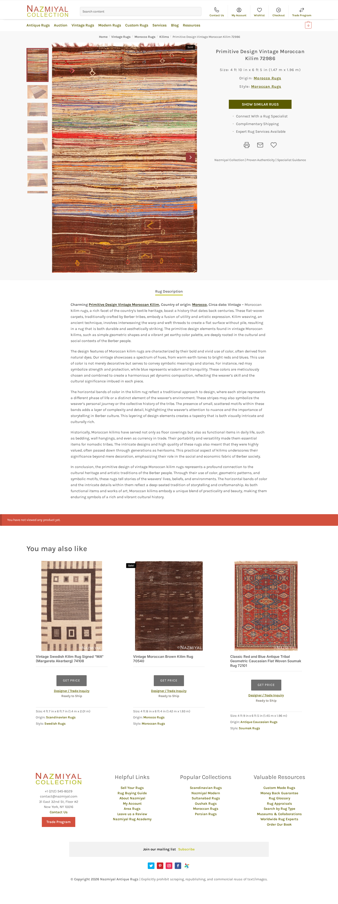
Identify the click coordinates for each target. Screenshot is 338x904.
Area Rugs (132, 809)
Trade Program (301, 15)
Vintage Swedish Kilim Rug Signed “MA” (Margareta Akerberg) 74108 (70, 658)
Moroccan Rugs (266, 86)
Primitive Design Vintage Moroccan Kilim (124, 304)
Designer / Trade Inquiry (71, 691)
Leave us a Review (132, 814)
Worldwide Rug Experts (279, 819)
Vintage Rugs (121, 37)
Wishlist (259, 15)
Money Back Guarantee (279, 793)
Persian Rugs (206, 814)
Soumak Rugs (249, 728)
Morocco (199, 304)
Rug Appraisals (279, 803)
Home (103, 37)
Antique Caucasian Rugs (258, 722)
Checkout (278, 15)
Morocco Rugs (145, 37)
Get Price (71, 680)
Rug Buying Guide (132, 793)
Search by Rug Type (279, 809)
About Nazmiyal (132, 798)
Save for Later (273, 145)
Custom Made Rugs (279, 788)
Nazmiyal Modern (205, 793)
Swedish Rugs (55, 724)
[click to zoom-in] (124, 157)
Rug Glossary (279, 798)
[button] (190, 157)
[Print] (246, 145)
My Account (239, 15)
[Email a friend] (260, 145)
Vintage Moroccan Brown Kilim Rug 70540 (163, 658)
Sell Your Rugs (132, 788)
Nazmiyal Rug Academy (132, 819)
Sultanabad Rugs (206, 798)
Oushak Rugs (206, 803)
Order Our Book (279, 824)
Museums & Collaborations (279, 814)
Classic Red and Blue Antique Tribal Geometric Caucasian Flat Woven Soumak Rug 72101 (265, 661)
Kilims (164, 37)
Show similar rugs (260, 104)
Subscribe (186, 849)
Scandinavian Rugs (60, 717)
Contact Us (217, 15)
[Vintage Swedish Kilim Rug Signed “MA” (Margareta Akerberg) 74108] (71, 606)
